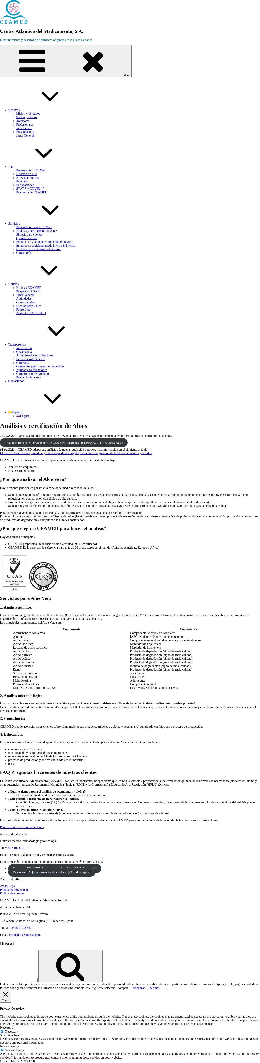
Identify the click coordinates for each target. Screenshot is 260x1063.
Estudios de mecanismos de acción (38, 249)
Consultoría (23, 252)
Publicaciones (25, 185)
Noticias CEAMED (29, 287)
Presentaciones (25, 132)
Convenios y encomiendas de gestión (40, 366)
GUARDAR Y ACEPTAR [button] (17, 1061)
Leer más (153, 988)
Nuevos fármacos (27, 177)
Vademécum (24, 128)
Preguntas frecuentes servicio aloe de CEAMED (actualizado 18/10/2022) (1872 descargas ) (64, 442)
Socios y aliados (26, 117)
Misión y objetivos (28, 113)
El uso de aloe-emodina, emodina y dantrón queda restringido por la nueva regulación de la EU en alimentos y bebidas (76, 453)
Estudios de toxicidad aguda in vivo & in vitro (45, 245)
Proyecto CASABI (28, 291)
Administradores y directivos (34, 355)
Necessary (11, 1031)
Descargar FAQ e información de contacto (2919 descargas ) (51, 872)
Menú (127, 75)
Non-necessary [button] (9, 1046)
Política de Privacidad (14, 889)
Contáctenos (16, 381)
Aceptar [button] (123, 988)
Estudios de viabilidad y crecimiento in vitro (44, 241)
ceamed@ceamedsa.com (25, 934)
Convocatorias (25, 302)
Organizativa (24, 351)
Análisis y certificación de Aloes (36, 231)
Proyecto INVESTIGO (31, 313)
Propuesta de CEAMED (32, 192)
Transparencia (17, 344)
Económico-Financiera (30, 359)
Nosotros (14, 110)
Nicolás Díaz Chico (28, 306)
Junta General (25, 135)
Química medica (26, 238)
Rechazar (139, 988)
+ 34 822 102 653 (20, 927)
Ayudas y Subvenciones (31, 370)
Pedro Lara (23, 309)
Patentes (21, 181)
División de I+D (26, 174)
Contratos (22, 362)
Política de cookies (12, 893)
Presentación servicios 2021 (34, 227)
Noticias (13, 284)
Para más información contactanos (22, 827)
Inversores (22, 121)
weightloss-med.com (171, 505)
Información (24, 348)
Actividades (23, 298)
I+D (10, 166)
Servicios (14, 223)
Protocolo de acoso (28, 377)
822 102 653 (16, 848)
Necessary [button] (6, 1027)
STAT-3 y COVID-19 (30, 188)
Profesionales (24, 124)
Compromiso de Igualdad (32, 373)
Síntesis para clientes (29, 234)
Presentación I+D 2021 (31, 170)
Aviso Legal (8, 886)
